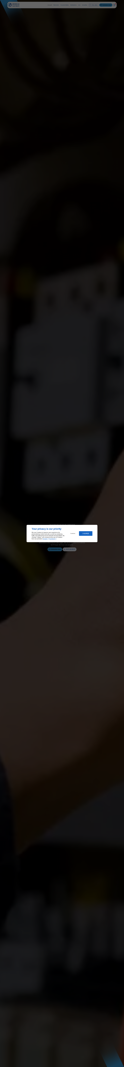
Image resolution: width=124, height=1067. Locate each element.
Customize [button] (72, 533)
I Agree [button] (85, 533)
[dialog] (62, 533)
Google (45, 539)
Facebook (52, 539)
